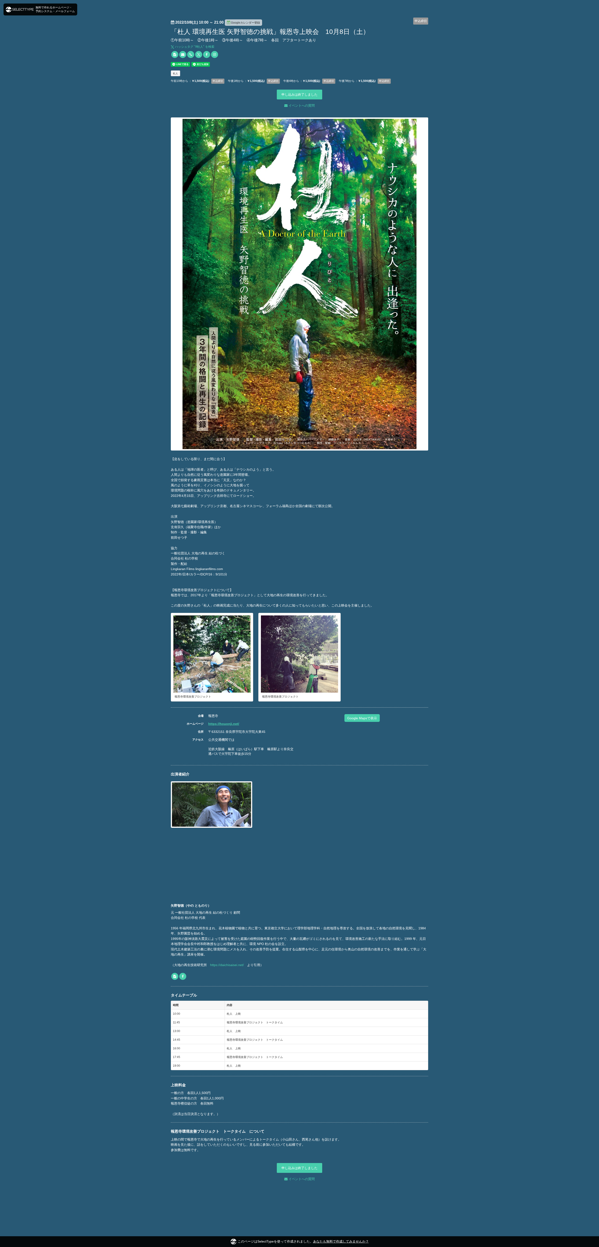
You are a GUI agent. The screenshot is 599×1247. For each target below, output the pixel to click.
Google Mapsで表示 (362, 718)
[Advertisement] (299, 868)
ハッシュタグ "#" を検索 (194, 46)
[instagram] (214, 54)
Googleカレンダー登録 (245, 22)
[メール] (182, 54)
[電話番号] (190, 54)
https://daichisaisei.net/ (227, 965)
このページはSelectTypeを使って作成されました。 (303, 1241)
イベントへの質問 (301, 105)
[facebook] (206, 54)
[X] (198, 54)
